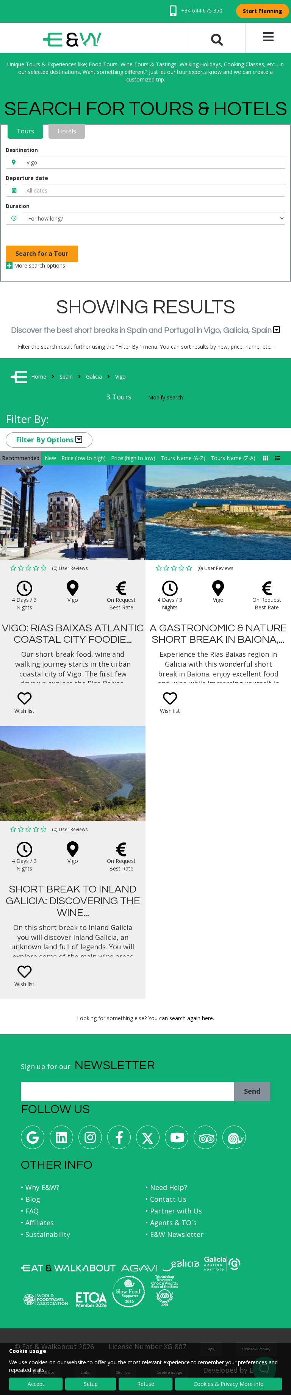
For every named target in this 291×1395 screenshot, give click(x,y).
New (50, 458)
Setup (91, 1383)
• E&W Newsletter (174, 1234)
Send (252, 1091)
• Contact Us (166, 1199)
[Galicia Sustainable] (222, 1263)
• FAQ (30, 1210)
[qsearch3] (217, 39)
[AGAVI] (139, 1268)
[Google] (32, 1140)
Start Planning (262, 10)
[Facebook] (119, 1140)
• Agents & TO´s (171, 1222)
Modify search (165, 397)
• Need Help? (166, 1187)
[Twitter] (148, 1140)
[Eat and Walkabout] (68, 1268)
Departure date (27, 178)
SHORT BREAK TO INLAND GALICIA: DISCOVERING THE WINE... (73, 901)
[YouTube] (176, 1140)
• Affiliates (37, 1222)
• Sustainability (45, 1234)
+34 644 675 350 (201, 10)
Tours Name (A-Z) (183, 458)
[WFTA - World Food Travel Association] (45, 1299)
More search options (39, 265)
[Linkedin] (61, 1140)
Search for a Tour (42, 253)
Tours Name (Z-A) (233, 458)
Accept (36, 1383)
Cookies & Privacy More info (229, 1383)
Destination (22, 149)
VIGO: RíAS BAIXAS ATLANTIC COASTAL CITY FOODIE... (73, 634)
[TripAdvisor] (205, 1140)
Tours (25, 131)
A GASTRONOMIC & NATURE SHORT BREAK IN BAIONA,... (218, 634)
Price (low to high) (83, 458)
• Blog (30, 1199)
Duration (18, 206)
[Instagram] (90, 1140)
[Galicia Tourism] (181, 1265)
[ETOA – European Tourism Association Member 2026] (91, 1299)
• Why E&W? (40, 1187)
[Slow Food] (234, 1140)
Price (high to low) (133, 458)
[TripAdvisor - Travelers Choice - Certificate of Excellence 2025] (164, 1290)
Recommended (20, 458)
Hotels (67, 131)
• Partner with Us (174, 1210)
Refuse (145, 1383)
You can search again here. (181, 1018)
